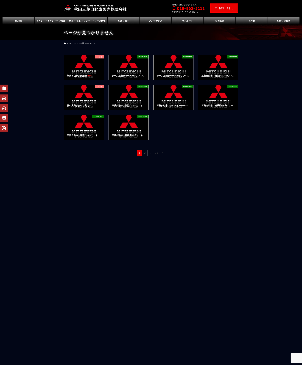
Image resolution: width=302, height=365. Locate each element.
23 (156, 153)
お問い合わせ (226, 8)
